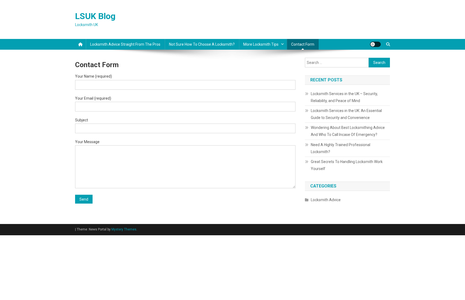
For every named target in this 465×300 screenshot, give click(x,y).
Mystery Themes (123, 229)
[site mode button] (375, 44)
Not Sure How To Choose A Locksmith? (202, 44)
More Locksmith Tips (261, 44)
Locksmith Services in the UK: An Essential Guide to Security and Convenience (346, 114)
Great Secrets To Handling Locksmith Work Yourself (347, 165)
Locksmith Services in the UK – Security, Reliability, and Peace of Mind (344, 97)
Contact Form (302, 44)
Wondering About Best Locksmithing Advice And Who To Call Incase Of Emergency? (348, 131)
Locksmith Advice (326, 200)
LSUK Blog (95, 16)
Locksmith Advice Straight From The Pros (125, 44)
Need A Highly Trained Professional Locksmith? (340, 148)
